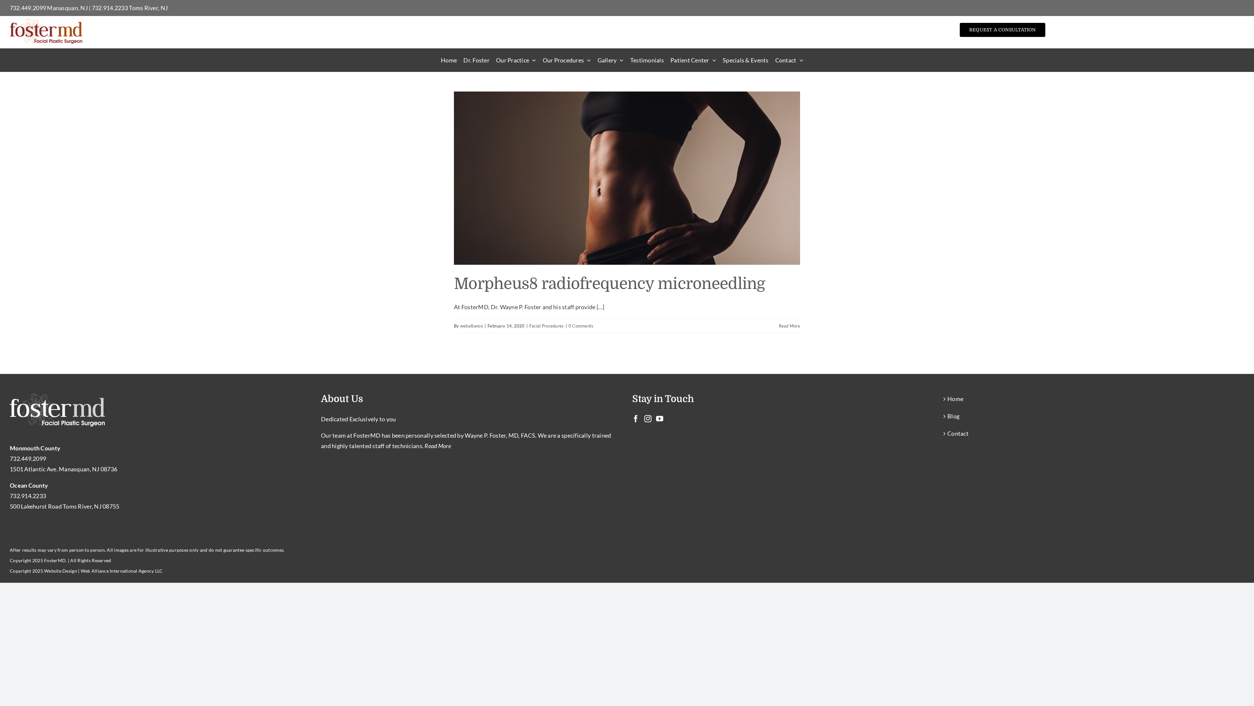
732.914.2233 (110, 7)
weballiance (471, 325)
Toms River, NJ (148, 7)
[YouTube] (659, 418)
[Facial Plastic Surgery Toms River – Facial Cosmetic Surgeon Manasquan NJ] (46, 21)
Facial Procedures (546, 325)
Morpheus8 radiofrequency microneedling (609, 284)
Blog (953, 416)
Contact (958, 433)
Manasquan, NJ (67, 7)
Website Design (60, 571)
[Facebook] (635, 418)
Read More (789, 325)
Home (955, 398)
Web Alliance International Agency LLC (122, 571)
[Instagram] (647, 418)
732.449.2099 (28, 7)
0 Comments (581, 325)
